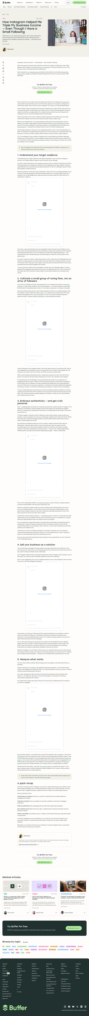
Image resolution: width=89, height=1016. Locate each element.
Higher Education (36, 975)
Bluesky (19, 966)
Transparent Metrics (66, 983)
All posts (10, 7)
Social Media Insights (32, 7)
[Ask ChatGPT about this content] (3, 80)
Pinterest (19, 982)
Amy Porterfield (38, 294)
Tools (55, 7)
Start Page (5, 984)
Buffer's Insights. (46, 777)
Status (62, 968)
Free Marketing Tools (51, 981)
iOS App (4, 989)
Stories (47, 381)
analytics (33, 667)
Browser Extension (6, 993)
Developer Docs (50, 993)
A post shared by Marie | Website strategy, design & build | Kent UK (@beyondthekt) (45, 243)
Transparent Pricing (65, 986)
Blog (4, 7)
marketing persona (43, 163)
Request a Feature (65, 973)
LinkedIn (19, 977)
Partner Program (80, 973)
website (37, 133)
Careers (77, 968)
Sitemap (78, 978)
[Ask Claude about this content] (3, 83)
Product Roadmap (65, 991)
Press (77, 971)
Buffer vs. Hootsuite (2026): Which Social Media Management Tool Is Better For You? (14, 898)
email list (65, 102)
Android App (5, 991)
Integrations (5, 986)
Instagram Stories (44, 503)
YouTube (19, 991)
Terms (80, 1010)
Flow (8, 14)
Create (4, 966)
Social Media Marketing (19, 7)
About (77, 966)
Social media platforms (58, 123)
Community (5, 971)
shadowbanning (21, 127)
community (41, 296)
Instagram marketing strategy (41, 140)
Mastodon (19, 979)
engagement (21, 756)
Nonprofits (34, 973)
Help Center (64, 966)
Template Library (50, 968)
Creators (34, 966)
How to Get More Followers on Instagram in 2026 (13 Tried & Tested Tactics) (43, 898)
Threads (19, 984)
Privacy (76, 1010)
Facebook (19, 968)
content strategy (46, 766)
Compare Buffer (50, 988)
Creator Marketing (44, 7)
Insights (5, 973)
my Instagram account (34, 72)
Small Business (35, 968)
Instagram (19, 975)
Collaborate (5, 975)
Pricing (56, 2)
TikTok (18, 987)
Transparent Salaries (66, 988)
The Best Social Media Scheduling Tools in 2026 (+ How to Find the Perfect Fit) (73, 897)
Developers (34, 978)
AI (51, 7)
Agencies (34, 971)
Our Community (50, 990)
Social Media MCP (6, 996)
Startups (34, 980)
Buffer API (4, 998)
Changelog (63, 971)
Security (85, 1010)
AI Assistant (5, 981)
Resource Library (50, 975)
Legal (77, 975)
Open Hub (63, 981)
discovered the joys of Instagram (40, 67)
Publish (4, 968)
